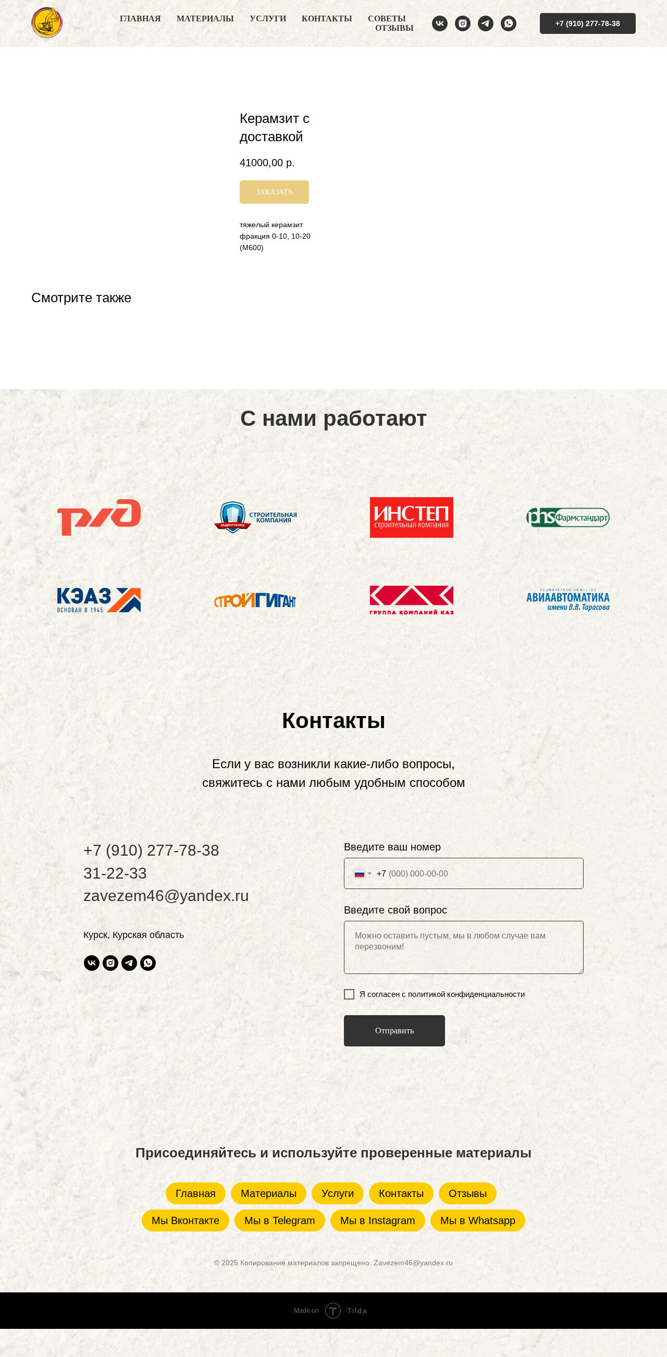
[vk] (440, 23)
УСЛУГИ (268, 18)
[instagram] (463, 23)
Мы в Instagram (377, 1220)
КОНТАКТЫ (327, 18)
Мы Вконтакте (185, 1220)
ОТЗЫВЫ (394, 27)
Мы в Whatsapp (477, 1220)
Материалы (269, 1193)
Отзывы (468, 1193)
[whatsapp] (508, 23)
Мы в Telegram (279, 1220)
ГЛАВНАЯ (140, 18)
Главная (196, 1193)
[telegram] (485, 23)
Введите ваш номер (392, 847)
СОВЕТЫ (387, 18)
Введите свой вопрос (395, 910)
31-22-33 (115, 873)
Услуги (338, 1193)
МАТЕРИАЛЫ (205, 18)
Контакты (401, 1193)
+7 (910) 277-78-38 (151, 850)
